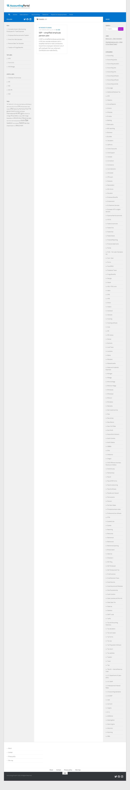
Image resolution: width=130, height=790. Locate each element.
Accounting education (113, 63)
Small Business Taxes (113, 578)
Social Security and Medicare (115, 586)
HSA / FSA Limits (112, 286)
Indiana (109, 307)
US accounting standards (114, 692)
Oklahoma (110, 454)
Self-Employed (111, 566)
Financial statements (113, 244)
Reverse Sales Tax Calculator (16, 43)
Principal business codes (114, 509)
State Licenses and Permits (114, 598)
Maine (109, 355)
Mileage (109, 377)
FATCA (109, 219)
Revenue (25, 118)
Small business (111, 574)
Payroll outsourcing (112, 485)
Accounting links (111, 72)
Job (23, 116)
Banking (109, 120)
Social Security (111, 582)
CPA (18, 106)
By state (109, 136)
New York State (111, 426)
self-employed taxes (16, 120)
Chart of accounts (112, 148)
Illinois (109, 302)
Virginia (109, 708)
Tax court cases (111, 633)
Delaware (109, 181)
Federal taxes (111, 236)
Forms (109, 262)
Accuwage (110, 88)
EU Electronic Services (113, 205)
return (20, 118)
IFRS (108, 294)
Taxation (45, 14)
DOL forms (110, 189)
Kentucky (109, 343)
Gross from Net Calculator (15, 39)
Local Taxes (110, 347)
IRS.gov (21, 113)
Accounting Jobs (111, 68)
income (17, 111)
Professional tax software (114, 513)
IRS (9, 82)
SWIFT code (110, 614)
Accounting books (112, 59)
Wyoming (110, 732)
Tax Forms (110, 637)
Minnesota (110, 390)
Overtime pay (111, 469)
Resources (110, 533)
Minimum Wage (111, 386)
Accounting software (113, 80)
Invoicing (109, 319)
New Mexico (110, 422)
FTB (29, 109)
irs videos (20, 116)
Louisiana (109, 351)
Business (109, 132)
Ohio (108, 450)
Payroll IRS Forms (112, 481)
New (108, 414)
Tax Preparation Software (114, 645)
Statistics (109, 610)
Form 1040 (110, 258)
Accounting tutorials (112, 84)
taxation (9, 123)
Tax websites (111, 653)
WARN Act (110, 716)
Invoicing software (112, 323)
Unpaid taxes (10, 125)
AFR (9, 58)
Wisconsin (19, 125)
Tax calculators (111, 629)
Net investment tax (112, 410)
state (23, 120)
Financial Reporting (112, 240)
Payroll (109, 477)
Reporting (110, 529)
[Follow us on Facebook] (27, 19)
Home (15, 14)
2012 (15, 104)
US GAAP (109, 696)
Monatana (110, 402)
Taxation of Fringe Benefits (15, 47)
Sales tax (109, 554)
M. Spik (58, 30)
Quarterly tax (110, 521)
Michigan (109, 373)
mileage (26, 116)
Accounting (36, 14)
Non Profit (110, 430)
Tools (71, 14)
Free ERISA (110, 266)
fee (18, 109)
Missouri (109, 398)
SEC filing (109, 562)
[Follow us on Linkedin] (30, 19)
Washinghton (111, 720)
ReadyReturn (10, 118)
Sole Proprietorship (112, 590)
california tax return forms (12, 106)
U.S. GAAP (110, 681)
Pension (109, 501)
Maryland (109, 359)
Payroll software (111, 489)
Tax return (110, 649)
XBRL (108, 736)
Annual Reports (111, 104)
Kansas (109, 339)
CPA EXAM (110, 173)
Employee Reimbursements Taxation (18, 35)
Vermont (109, 704)
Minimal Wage (111, 382)
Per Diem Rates (111, 505)
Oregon (109, 458)
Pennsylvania (111, 497)
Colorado (109, 157)
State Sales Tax (111, 602)
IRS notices (110, 335)
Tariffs (109, 618)
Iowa (108, 327)
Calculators (24, 14)
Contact (10, 752)
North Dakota (111, 442)
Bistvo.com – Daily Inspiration (114, 39)
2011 (13, 104)
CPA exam (110, 177)
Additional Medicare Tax (113, 92)
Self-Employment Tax (113, 570)
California (109, 144)
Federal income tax (112, 223)
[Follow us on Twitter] (25, 19)
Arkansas (109, 112)
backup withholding (26, 104)
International (11, 113)
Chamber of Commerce (14, 78)
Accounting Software (113, 76)
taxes (21, 123)
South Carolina (111, 594)
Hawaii (109, 282)
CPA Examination (24, 106)
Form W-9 (11, 62)
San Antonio (9, 120)
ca (30, 104)
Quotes (109, 525)
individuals (22, 111)
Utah (108, 700)
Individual (109, 311)
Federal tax (110, 232)
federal (15, 109)
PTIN (108, 517)
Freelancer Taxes (112, 270)
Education (110, 193)
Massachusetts (111, 363)
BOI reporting (111, 128)
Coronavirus (110, 165)
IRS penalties (14, 116)
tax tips (27, 123)
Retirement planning (45, 28)
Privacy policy (11, 756)
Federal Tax (110, 228)
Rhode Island (110, 550)
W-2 (14, 125)
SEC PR (10, 90)
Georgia (109, 278)
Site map (10, 760)
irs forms (26, 113)
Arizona (109, 108)
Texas (109, 661)
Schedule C (110, 558)
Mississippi (110, 394)
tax (26, 120)
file (20, 109)
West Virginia (111, 724)
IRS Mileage (11, 66)
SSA (9, 94)
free (26, 109)
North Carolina (111, 438)
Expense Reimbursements (114, 215)
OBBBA (109, 446)
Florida (109, 248)
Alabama (109, 100)
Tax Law (109, 641)
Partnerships (110, 473)
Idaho (108, 290)
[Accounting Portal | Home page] (19, 6)
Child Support (111, 153)
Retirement (110, 537)
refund (15, 118)
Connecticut (110, 161)
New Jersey (110, 418)
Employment (110, 201)
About (10, 748)
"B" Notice (9, 104)
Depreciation (110, 185)
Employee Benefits (112, 197)
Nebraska (109, 406)
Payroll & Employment (59, 14)
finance (23, 109)
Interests (109, 315)
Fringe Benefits (111, 274)
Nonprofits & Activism (113, 434)
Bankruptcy (110, 124)
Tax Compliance (16, 123)
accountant (19, 104)
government (11, 111)
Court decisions (111, 169)
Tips (108, 665)
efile (11, 109)
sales (29, 118)
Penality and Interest (113, 493)
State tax (109, 606)
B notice (109, 116)
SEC (9, 86)
